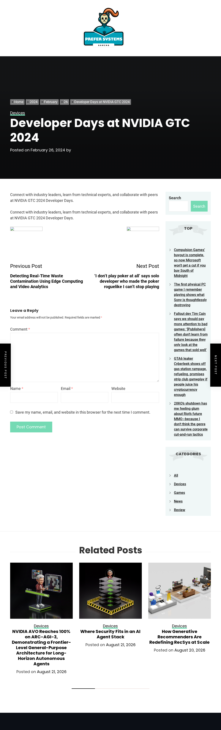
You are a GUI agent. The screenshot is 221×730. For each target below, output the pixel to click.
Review (179, 510)
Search (175, 198)
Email (67, 388)
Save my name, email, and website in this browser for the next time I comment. (82, 412)
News (178, 501)
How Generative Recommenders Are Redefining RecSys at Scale (179, 636)
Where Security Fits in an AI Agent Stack (110, 634)
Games (179, 493)
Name (16, 388)
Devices (180, 484)
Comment (20, 329)
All (176, 475)
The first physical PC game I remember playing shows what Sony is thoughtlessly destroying (190, 294)
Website (118, 388)
